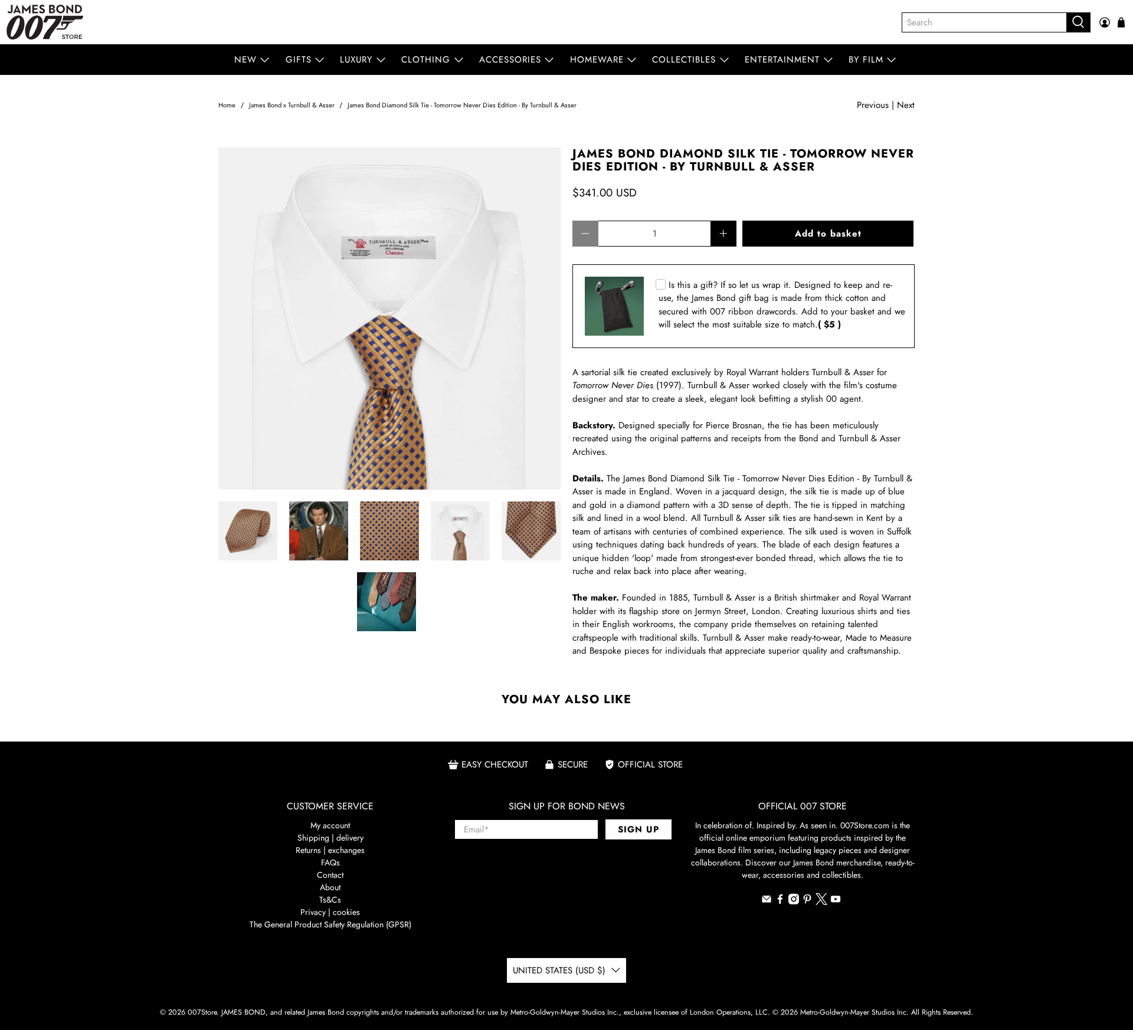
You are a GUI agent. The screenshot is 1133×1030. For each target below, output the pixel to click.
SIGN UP (638, 829)
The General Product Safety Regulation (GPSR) (330, 924)
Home (226, 105)
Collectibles (684, 59)
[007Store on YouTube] (835, 901)
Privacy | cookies (330, 912)
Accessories (510, 59)
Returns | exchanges (330, 850)
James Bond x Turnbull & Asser (292, 105)
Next (906, 105)
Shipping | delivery (330, 838)
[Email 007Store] (766, 901)
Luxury (356, 59)
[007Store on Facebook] (780, 901)
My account (330, 825)
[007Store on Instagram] (793, 901)
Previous (873, 105)
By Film (866, 59)
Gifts (299, 59)
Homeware (597, 59)
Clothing (425, 59)
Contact (330, 875)
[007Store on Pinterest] (807, 901)
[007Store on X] (821, 902)
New (245, 59)
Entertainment (782, 59)
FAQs (330, 862)
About (330, 887)
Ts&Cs (330, 900)
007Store (202, 1012)
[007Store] (44, 22)
